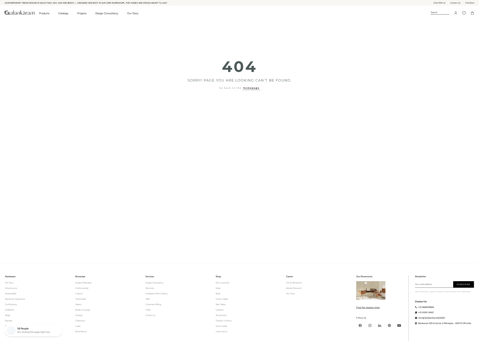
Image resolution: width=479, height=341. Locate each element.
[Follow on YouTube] (399, 325)
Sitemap (8, 320)
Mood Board (80, 331)
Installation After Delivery (157, 293)
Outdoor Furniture (224, 320)
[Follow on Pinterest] (389, 325)
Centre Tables (222, 299)
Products (44, 13)
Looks (77, 326)
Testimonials (80, 299)
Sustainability (10, 293)
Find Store (469, 2)
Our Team (290, 293)
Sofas (218, 288)
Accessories (221, 315)
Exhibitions (9, 309)
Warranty (150, 288)
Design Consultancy (106, 13)
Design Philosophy (83, 282)
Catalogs (63, 13)
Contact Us (455, 2)
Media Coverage (82, 309)
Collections (80, 320)
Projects (81, 13)
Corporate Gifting (153, 304)
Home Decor (221, 331)
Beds (218, 293)
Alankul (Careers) (293, 288)
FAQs (148, 309)
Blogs (7, 315)
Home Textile (221, 326)
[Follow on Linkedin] (379, 325)
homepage (251, 87)
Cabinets (220, 309)
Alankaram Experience (15, 299)
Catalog (78, 315)
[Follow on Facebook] (360, 325)
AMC (148, 299)
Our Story (132, 13)
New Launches (222, 282)
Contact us (150, 315)
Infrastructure (11, 288)
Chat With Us (440, 2)
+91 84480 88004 (426, 307)
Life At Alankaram (294, 282)
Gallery (78, 304)
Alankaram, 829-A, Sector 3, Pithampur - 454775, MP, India (444, 323)
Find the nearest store (368, 307)
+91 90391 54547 (426, 312)
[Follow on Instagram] (370, 325)
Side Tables (221, 304)
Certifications (11, 304)
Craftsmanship (81, 288)
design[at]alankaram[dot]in (431, 318)
